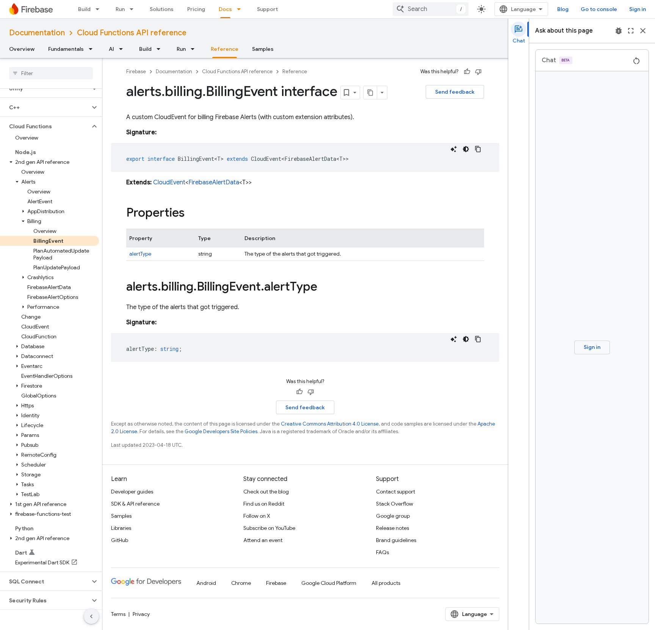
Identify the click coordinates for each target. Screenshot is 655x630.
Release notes (392, 528)
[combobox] (431, 9)
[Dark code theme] (466, 149)
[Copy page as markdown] (370, 92)
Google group (393, 515)
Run (120, 9)
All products (385, 583)
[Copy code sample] (478, 149)
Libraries (121, 528)
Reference (224, 49)
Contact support (395, 491)
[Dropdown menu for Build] (100, 9)
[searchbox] (51, 73)
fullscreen (630, 30)
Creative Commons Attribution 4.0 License (330, 424)
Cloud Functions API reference (131, 33)
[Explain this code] (454, 149)
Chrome (241, 583)
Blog (563, 9)
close (642, 30)
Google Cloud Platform (328, 583)
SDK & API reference (135, 503)
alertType (140, 253)
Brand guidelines (396, 540)
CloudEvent (169, 182)
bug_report (618, 30)
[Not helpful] (478, 71)
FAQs (382, 552)
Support (267, 9)
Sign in (637, 9)
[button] (45, 107)
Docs (225, 9)
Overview (21, 49)
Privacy (141, 614)
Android (206, 583)
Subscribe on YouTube (269, 528)
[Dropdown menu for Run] (134, 9)
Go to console (599, 9)
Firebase (136, 71)
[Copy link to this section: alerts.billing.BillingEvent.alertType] (324, 287)
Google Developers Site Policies (221, 431)
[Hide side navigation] (91, 616)
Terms (118, 614)
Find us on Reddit (263, 503)
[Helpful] (467, 71)
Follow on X (256, 515)
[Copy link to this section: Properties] (192, 213)
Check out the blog (266, 491)
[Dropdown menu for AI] (123, 49)
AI (111, 49)
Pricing (196, 9)
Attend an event (262, 540)
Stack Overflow (394, 503)
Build (84, 9)
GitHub (119, 540)
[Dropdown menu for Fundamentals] (93, 49)
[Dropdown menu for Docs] (241, 9)
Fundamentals (66, 49)
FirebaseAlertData (213, 182)
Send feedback (455, 91)
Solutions (162, 9)
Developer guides (132, 491)
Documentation (37, 33)
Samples (263, 49)
